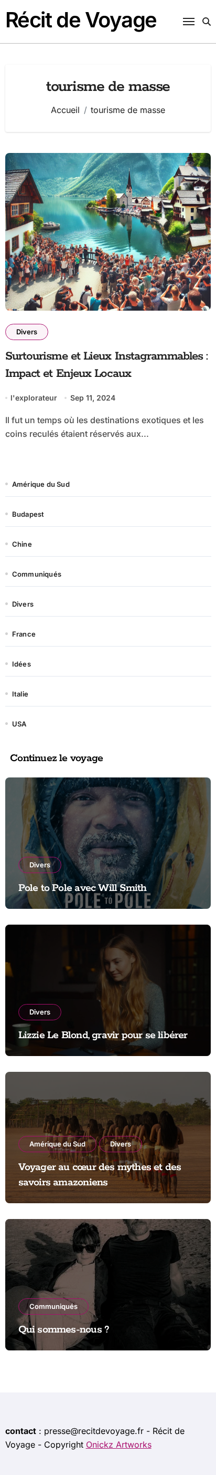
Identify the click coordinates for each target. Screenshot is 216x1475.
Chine (22, 544)
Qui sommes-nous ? (64, 1329)
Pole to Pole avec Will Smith (82, 888)
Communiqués (36, 574)
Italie (20, 694)
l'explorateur (33, 397)
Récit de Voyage (81, 20)
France (24, 634)
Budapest (28, 514)
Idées (21, 664)
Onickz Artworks (119, 1444)
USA (19, 724)
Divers (26, 331)
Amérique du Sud (41, 484)
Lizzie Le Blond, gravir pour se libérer (103, 1035)
